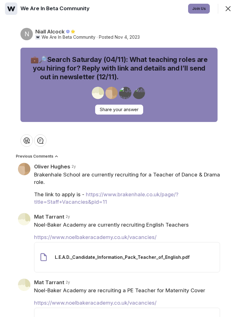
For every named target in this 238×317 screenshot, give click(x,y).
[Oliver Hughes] (111, 93)
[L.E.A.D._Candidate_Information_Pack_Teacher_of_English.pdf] (127, 257)
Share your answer (119, 109)
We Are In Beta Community (68, 37)
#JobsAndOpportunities (159, 77)
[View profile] (11, 8)
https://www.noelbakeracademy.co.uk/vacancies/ (95, 237)
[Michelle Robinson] (139, 93)
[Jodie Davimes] (125, 93)
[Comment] (40, 140)
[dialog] (119, 158)
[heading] (55, 8)
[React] (27, 140)
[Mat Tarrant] (98, 93)
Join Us (199, 8)
